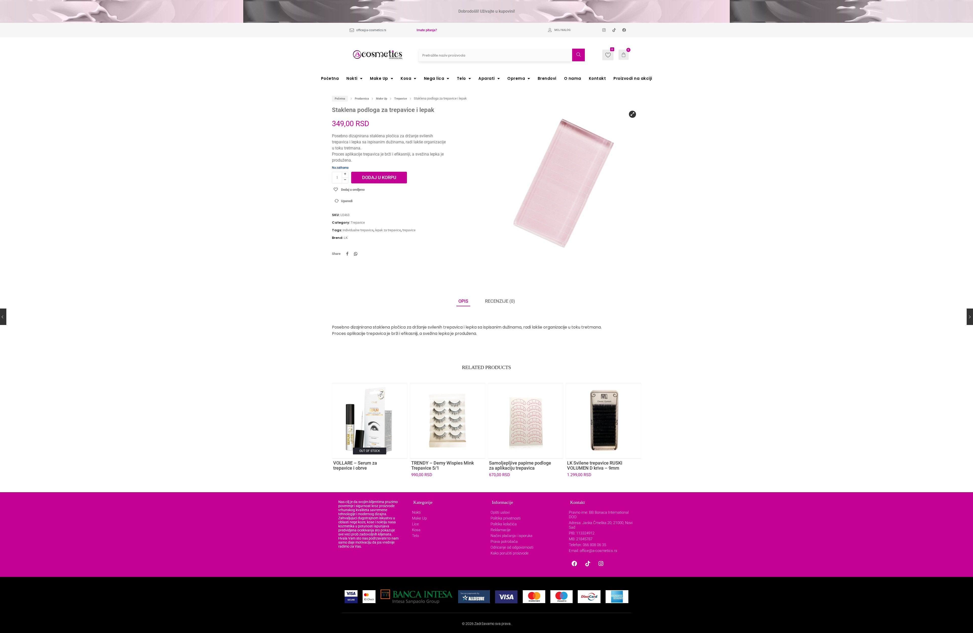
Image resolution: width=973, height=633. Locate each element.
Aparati (486, 78)
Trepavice (400, 98)
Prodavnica (362, 98)
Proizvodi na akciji (632, 78)
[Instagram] (600, 563)
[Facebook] (574, 563)
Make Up (379, 78)
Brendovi (547, 78)
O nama (572, 78)
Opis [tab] (463, 301)
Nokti (352, 78)
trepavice (409, 230)
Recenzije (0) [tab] (500, 301)
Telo (461, 78)
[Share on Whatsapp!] (356, 254)
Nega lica (434, 78)
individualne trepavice (358, 230)
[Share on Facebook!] (347, 254)
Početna (330, 78)
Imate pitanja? (427, 30)
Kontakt (597, 78)
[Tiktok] (587, 563)
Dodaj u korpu (379, 177)
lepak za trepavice (388, 230)
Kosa (406, 78)
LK (346, 238)
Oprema (516, 78)
